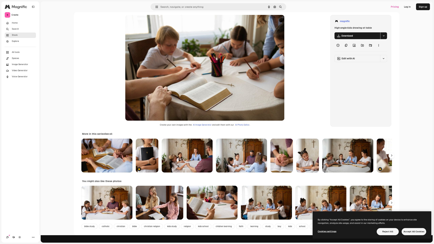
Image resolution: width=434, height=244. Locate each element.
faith (241, 226)
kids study (172, 226)
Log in (407, 6)
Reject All (387, 231)
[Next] (392, 155)
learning (254, 226)
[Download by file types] (383, 35)
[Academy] (13, 237)
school (302, 226)
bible (134, 226)
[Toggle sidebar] (33, 6)
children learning (224, 226)
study (268, 226)
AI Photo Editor (242, 125)
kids (290, 226)
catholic (106, 226)
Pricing (395, 6)
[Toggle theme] (19, 237)
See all (108, 133)
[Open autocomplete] (155, 7)
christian (121, 226)
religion (187, 226)
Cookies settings (327, 231)
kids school (203, 226)
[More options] (378, 45)
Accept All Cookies (413, 231)
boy (279, 226)
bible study (89, 226)
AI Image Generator (202, 125)
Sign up (423, 6)
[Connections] (7, 237)
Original (147, 21)
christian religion (152, 226)
